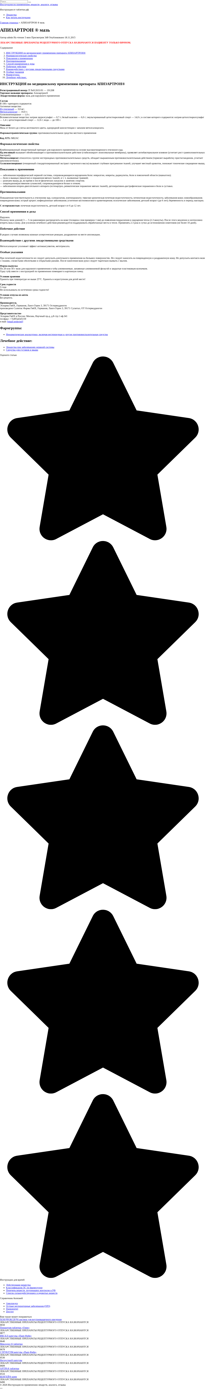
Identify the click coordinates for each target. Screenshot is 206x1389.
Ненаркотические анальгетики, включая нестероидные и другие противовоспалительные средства (57, 334)
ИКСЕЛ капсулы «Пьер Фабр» (16, 1336)
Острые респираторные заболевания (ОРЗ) (28, 1306)
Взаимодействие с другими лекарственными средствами (35, 69)
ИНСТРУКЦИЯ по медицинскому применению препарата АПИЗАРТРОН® (46, 53)
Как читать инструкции (18, 17)
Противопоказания (16, 61)
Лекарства (11, 14)
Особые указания (15, 72)
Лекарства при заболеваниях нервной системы (30, 347)
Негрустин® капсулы (11, 1360)
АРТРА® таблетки (9, 1368)
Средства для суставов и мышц (22, 350)
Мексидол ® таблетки (11, 1344)
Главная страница (9, 22)
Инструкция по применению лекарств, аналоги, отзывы (29, 4)
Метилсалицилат (8, 112)
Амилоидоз (12, 1303)
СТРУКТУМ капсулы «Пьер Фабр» (18, 1352)
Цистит (10, 1311)
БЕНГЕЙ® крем (8, 1376)
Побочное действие (16, 66)
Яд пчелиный (7, 109)
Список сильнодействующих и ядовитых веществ (31, 1293)
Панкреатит (12, 1309)
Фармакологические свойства (21, 55)
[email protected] (15, 321)
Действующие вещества (18, 1285)
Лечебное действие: (16, 77)
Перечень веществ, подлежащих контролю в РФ (31, 1290)
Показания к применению (19, 58)
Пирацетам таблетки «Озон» (15, 1327)
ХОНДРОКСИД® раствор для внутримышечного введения (31, 1319)
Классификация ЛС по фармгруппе (24, 1287)
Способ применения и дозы (20, 64)
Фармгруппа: (13, 74)
